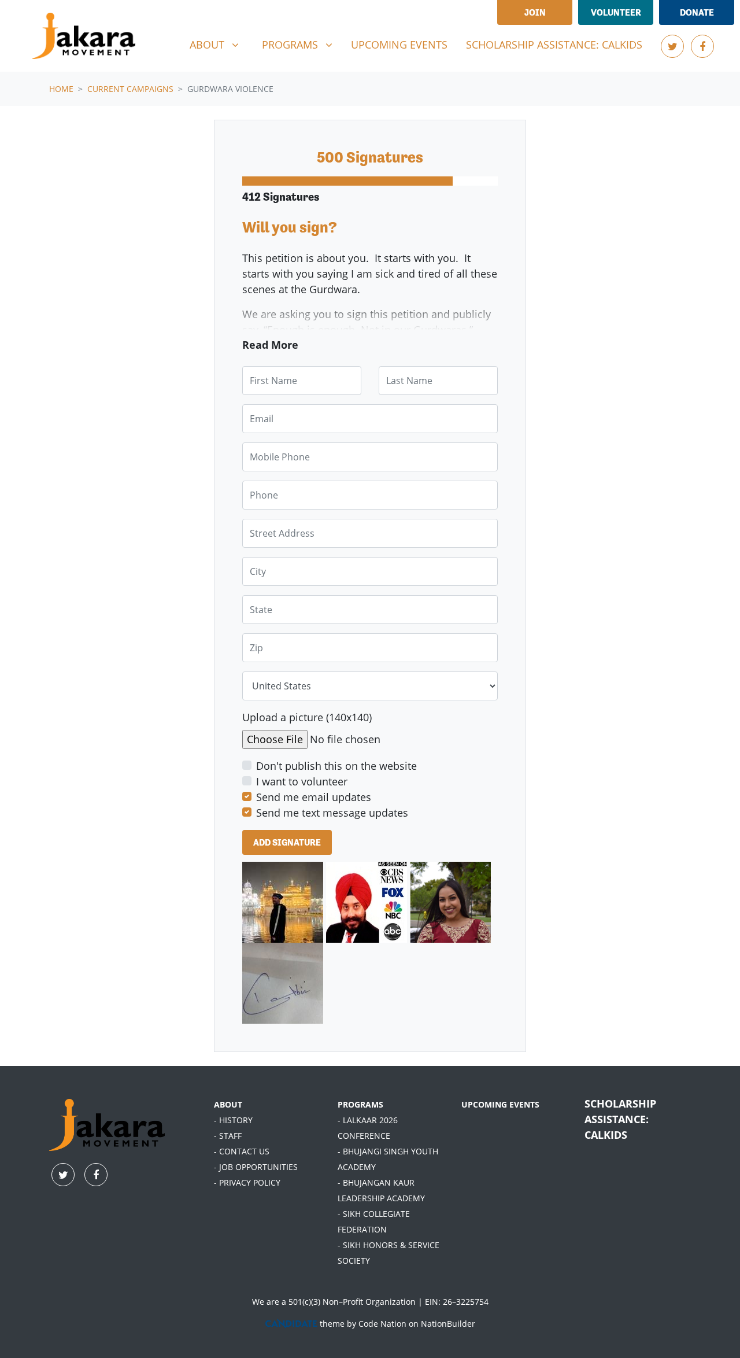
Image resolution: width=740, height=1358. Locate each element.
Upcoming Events (399, 44)
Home (61, 88)
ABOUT (228, 1104)
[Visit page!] (672, 46)
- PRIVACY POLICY (247, 1182)
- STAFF (228, 1135)
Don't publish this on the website (336, 766)
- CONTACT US (241, 1151)
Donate (697, 12)
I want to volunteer (301, 781)
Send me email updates (313, 797)
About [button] (218, 44)
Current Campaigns (130, 88)
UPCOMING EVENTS (500, 1104)
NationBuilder (448, 1323)
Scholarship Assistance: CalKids (554, 44)
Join (535, 12)
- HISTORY (233, 1120)
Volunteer (616, 12)
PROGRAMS (360, 1104)
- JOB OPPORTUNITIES (256, 1166)
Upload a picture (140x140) (307, 717)
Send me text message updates (332, 813)
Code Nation (382, 1323)
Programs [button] (301, 44)
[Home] (83, 36)
